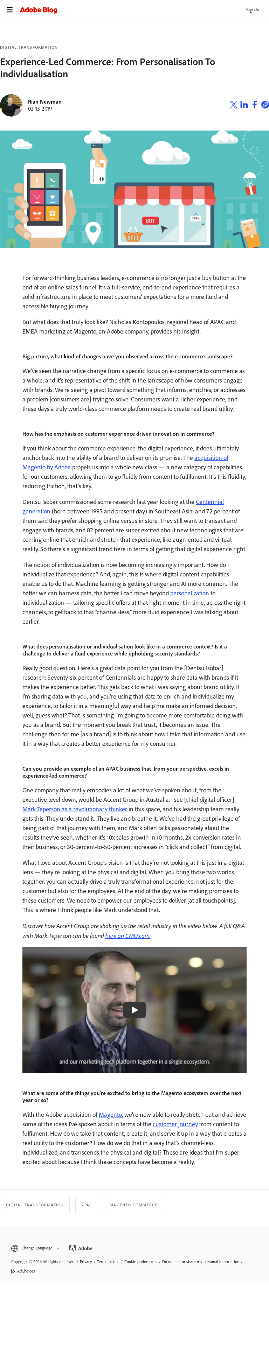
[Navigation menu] (10, 10)
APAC (86, 1205)
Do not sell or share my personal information (200, 1261)
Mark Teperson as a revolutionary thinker (74, 809)
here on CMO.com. (128, 935)
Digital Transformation (29, 47)
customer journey (175, 1124)
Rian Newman (45, 101)
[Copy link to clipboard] (265, 106)
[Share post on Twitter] (233, 106)
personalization (189, 593)
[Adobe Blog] (144, 10)
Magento (110, 1115)
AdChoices (26, 1271)
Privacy (86, 1261)
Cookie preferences (140, 1261)
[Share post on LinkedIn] (244, 106)
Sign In (252, 10)
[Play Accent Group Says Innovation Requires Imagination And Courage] (134, 1010)
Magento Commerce (133, 1205)
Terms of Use (108, 1261)
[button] (34, 1248)
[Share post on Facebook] (254, 106)
